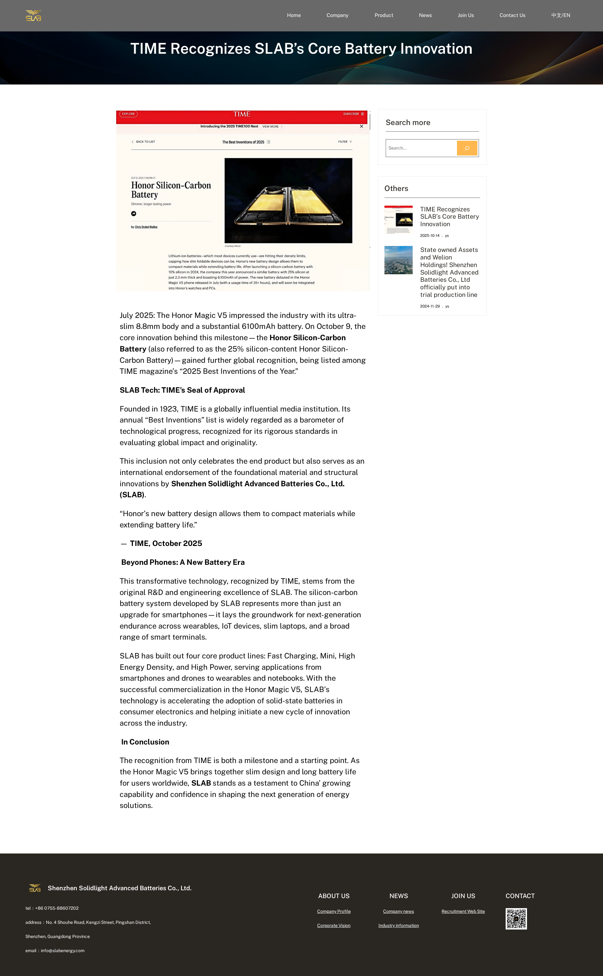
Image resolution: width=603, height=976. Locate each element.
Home (294, 15)
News (425, 15)
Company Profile (334, 911)
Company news (398, 911)
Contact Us (512, 15)
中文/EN (560, 15)
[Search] (467, 148)
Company (338, 15)
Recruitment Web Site (463, 911)
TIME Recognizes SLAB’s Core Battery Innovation (449, 216)
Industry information (398, 925)
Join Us (466, 15)
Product (384, 15)
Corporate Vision (333, 925)
